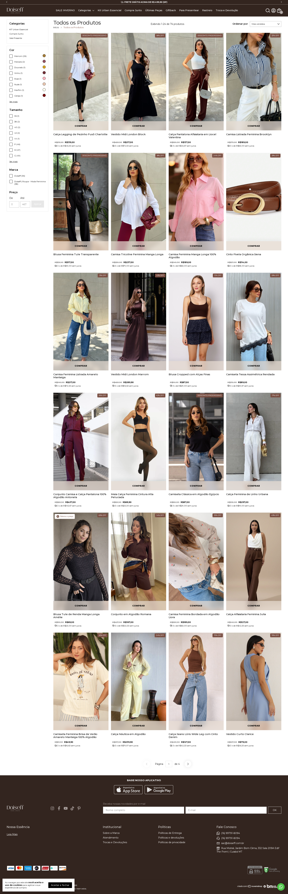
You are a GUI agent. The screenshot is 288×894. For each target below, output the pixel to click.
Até (22, 198)
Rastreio (207, 10)
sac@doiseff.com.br (232, 842)
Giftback (171, 10)
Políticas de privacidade (171, 842)
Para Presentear (189, 10)
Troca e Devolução (227, 10)
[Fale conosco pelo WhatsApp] (281, 887)
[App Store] (128, 790)
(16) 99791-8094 (230, 832)
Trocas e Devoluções (115, 842)
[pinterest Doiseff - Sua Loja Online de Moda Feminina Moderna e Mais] (79, 808)
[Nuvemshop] (250, 887)
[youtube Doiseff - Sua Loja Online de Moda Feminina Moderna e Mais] (65, 808)
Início (56, 27)
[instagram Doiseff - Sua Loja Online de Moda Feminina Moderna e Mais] (52, 808)
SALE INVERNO (65, 10)
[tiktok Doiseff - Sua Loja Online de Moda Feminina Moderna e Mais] (72, 808)
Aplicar (38, 204)
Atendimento (110, 837)
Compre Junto (133, 10)
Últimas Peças (153, 10)
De (11, 198)
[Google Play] (159, 790)
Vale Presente (15, 38)
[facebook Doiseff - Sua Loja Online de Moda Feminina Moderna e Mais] (59, 808)
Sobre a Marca (111, 832)
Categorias (84, 10)
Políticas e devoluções (171, 837)
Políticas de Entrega (170, 832)
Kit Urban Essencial (109, 10)
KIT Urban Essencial (18, 29)
